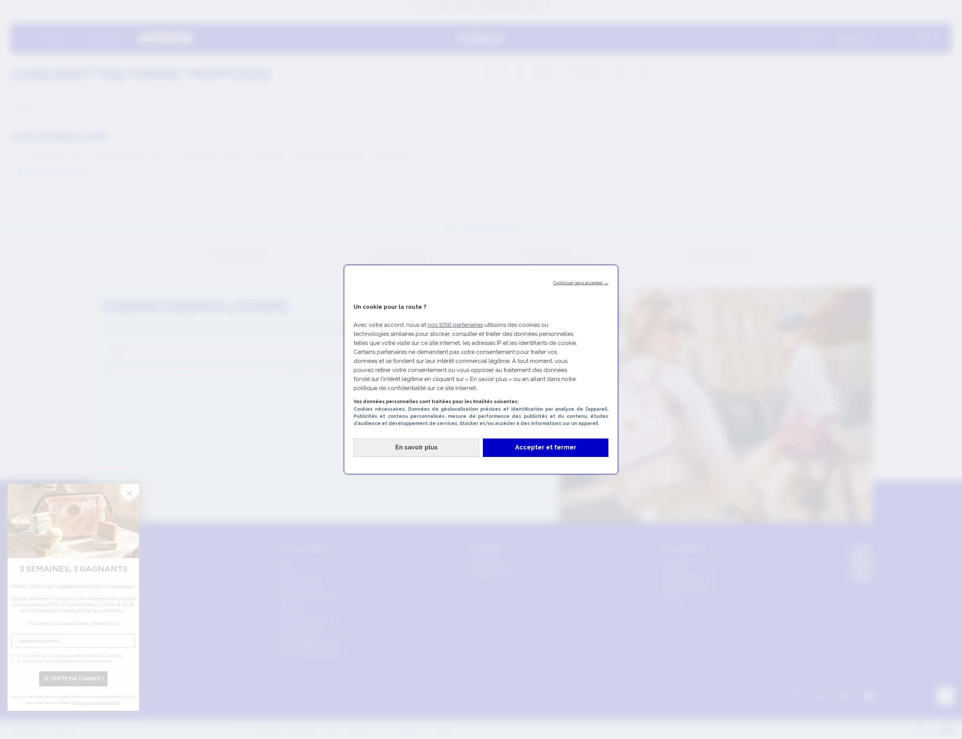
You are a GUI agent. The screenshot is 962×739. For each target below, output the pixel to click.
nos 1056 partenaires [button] (455, 325)
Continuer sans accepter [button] (580, 282)
